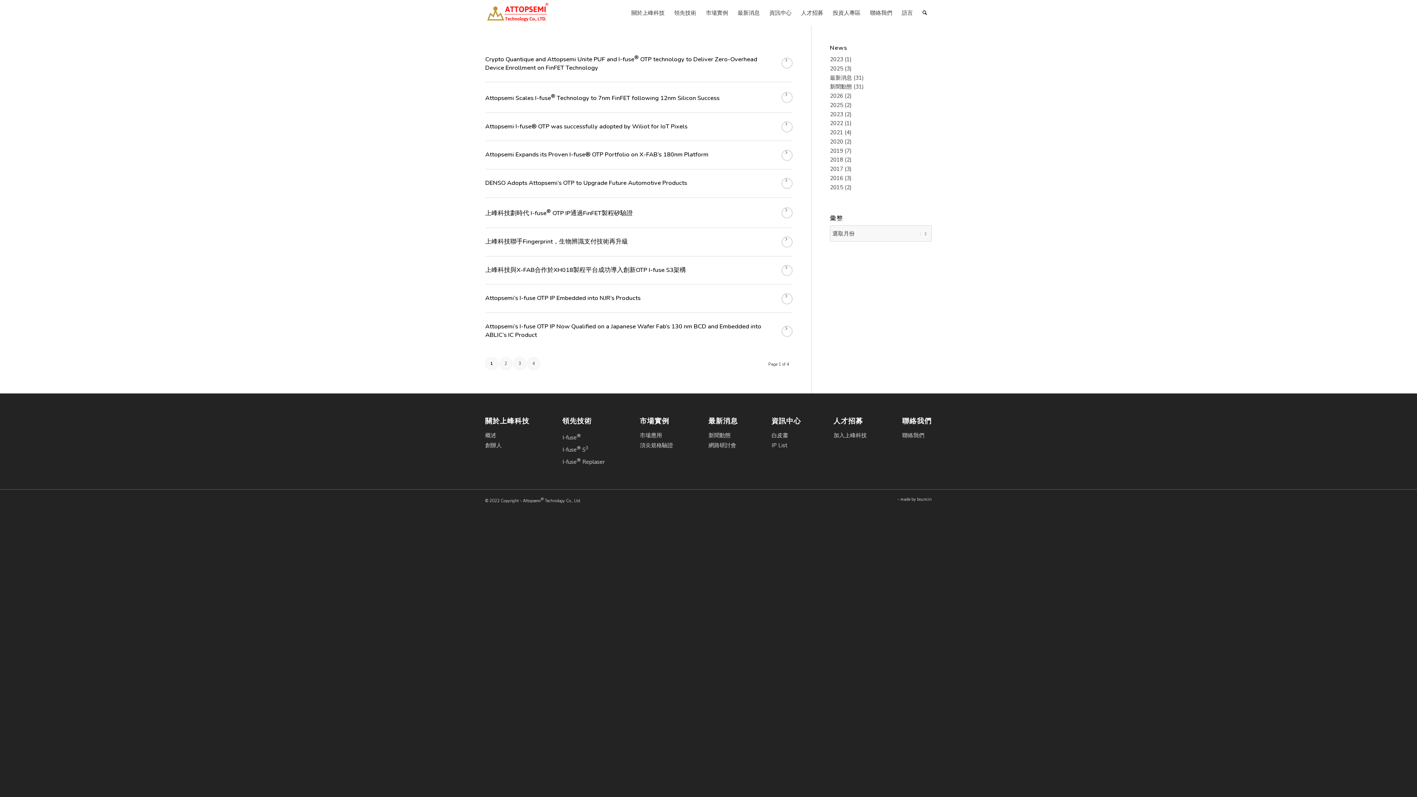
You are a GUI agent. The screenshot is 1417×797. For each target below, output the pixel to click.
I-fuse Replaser (583, 461)
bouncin (924, 499)
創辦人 (493, 445)
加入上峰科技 (850, 435)
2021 (836, 132)
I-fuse (571, 436)
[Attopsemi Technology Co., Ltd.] (517, 13)
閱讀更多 (787, 63)
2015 (836, 187)
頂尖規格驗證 (656, 445)
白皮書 (780, 435)
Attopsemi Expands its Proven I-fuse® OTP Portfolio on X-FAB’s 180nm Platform (596, 154)
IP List (779, 445)
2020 (836, 141)
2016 (836, 178)
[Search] (925, 13)
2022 (836, 123)
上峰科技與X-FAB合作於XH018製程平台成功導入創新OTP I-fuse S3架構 (585, 270)
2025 (836, 68)
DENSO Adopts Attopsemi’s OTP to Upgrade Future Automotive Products (586, 183)
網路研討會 (722, 445)
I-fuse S (575, 449)
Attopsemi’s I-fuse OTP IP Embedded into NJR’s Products (563, 298)
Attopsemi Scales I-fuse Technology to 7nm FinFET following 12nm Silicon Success (602, 98)
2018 (836, 159)
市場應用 (651, 435)
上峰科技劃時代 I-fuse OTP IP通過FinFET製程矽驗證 (559, 213)
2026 (836, 96)
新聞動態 (841, 86)
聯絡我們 (913, 435)
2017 (836, 169)
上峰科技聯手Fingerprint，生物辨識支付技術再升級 (556, 241)
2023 (836, 59)
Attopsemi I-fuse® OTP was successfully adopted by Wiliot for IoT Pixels (586, 126)
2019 (836, 151)
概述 (490, 435)
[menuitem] (648, 13)
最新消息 (841, 78)
